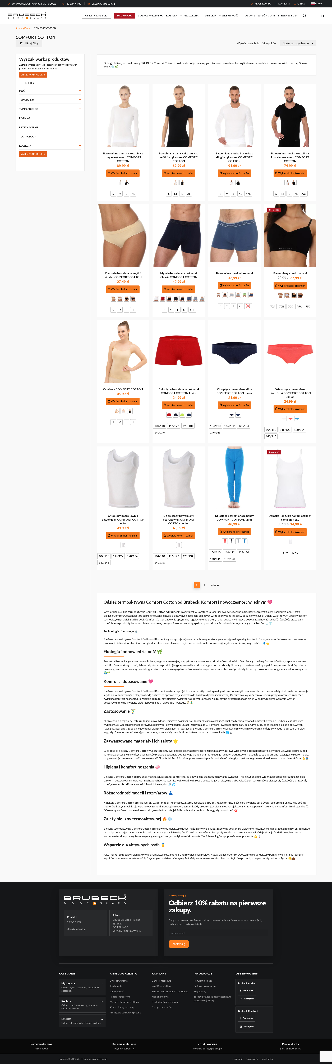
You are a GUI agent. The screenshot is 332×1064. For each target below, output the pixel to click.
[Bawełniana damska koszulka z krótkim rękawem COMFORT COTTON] (179, 115)
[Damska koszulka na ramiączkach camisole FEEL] (290, 477)
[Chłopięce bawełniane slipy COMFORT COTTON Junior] (234, 351)
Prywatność (252, 1058)
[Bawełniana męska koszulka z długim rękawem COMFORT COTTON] (234, 115)
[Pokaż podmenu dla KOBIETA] (181, 15)
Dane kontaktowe (161, 980)
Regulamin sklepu (203, 980)
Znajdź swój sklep (161, 986)
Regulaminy (200, 991)
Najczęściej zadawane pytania (125, 1012)
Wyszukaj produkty (33, 75)
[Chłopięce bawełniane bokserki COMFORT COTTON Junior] (179, 351)
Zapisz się (178, 943)
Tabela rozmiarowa (120, 996)
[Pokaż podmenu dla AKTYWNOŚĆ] (242, 15)
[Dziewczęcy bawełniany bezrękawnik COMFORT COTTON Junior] (179, 477)
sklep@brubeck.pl (76, 929)
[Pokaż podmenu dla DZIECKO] (220, 15)
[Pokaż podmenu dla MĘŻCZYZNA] (203, 15)
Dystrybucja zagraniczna (165, 1001)
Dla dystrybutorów (162, 1007)
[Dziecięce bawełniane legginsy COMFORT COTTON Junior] (234, 477)
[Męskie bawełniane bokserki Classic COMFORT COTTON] (179, 235)
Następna (214, 585)
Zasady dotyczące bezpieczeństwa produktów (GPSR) (212, 998)
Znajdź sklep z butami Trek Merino (170, 991)
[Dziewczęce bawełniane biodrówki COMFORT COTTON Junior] (290, 351)
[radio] (120, 182)
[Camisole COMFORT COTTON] (123, 351)
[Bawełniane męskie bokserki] (234, 235)
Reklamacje (116, 986)
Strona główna (23, 28)
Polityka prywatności (205, 986)
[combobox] (298, 43)
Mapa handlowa (160, 996)
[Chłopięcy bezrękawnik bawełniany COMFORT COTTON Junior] (123, 477)
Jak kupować (117, 991)
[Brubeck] (108, 899)
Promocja (29, 82)
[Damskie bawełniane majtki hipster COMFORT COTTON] (123, 235)
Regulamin (237, 1058)
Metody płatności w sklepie (125, 1001)
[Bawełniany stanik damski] (290, 235)
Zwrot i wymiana (119, 980)
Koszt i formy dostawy (122, 1007)
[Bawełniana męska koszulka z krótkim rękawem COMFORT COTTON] (290, 115)
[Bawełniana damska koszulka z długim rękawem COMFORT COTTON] (123, 115)
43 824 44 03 (74, 921)
